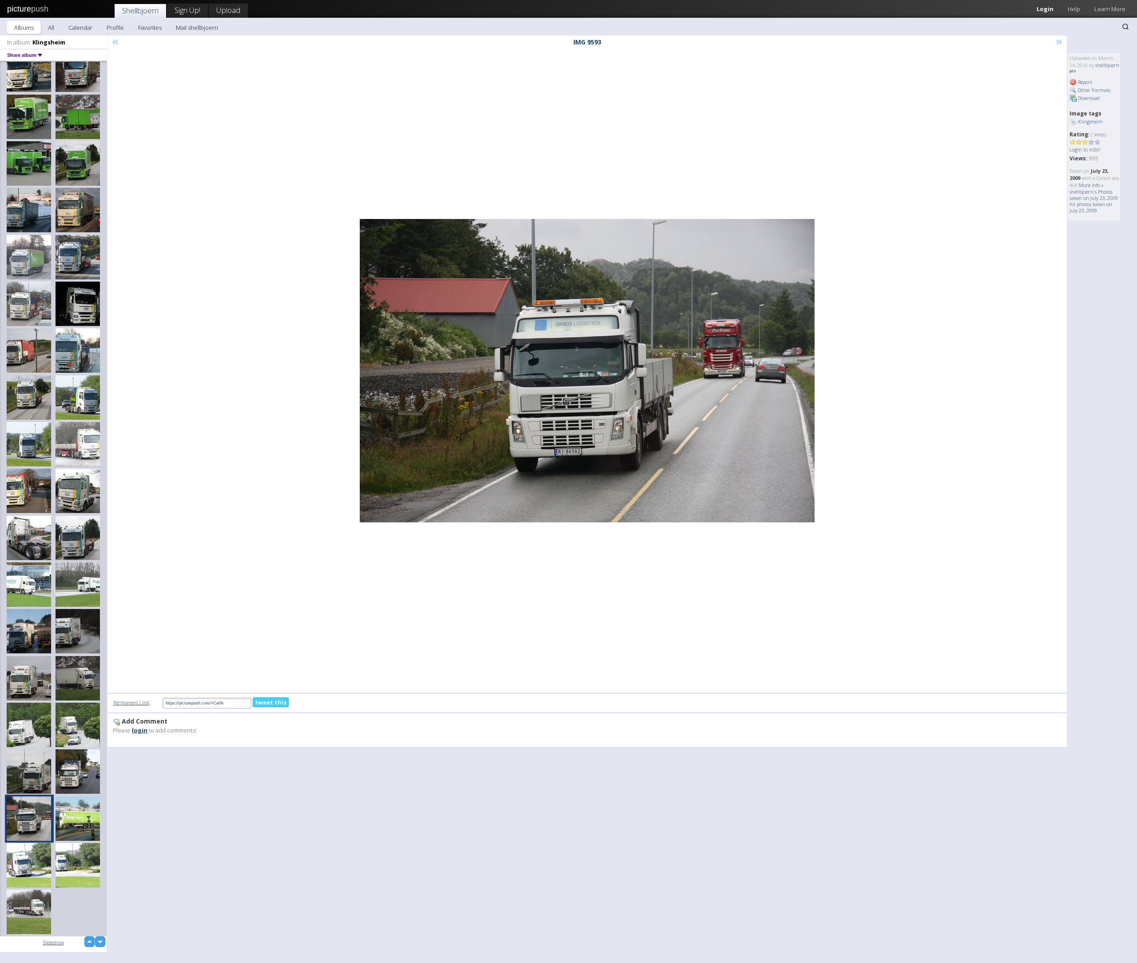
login (139, 730)
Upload (228, 10)
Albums (24, 28)
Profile (115, 28)
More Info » (1091, 185)
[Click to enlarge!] (587, 370)
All (51, 28)
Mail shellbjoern (197, 28)
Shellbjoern (140, 10)
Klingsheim (1090, 121)
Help (1074, 9)
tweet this (270, 702)
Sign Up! (187, 10)
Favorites (150, 28)
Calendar (80, 28)
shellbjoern (1107, 65)
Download (1088, 98)
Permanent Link (131, 702)
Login (1045, 9)
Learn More (1109, 9)
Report (1084, 82)
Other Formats (1093, 90)
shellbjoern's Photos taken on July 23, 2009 (1093, 194)
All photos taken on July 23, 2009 (1090, 207)
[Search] (1125, 27)
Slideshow (53, 942)
